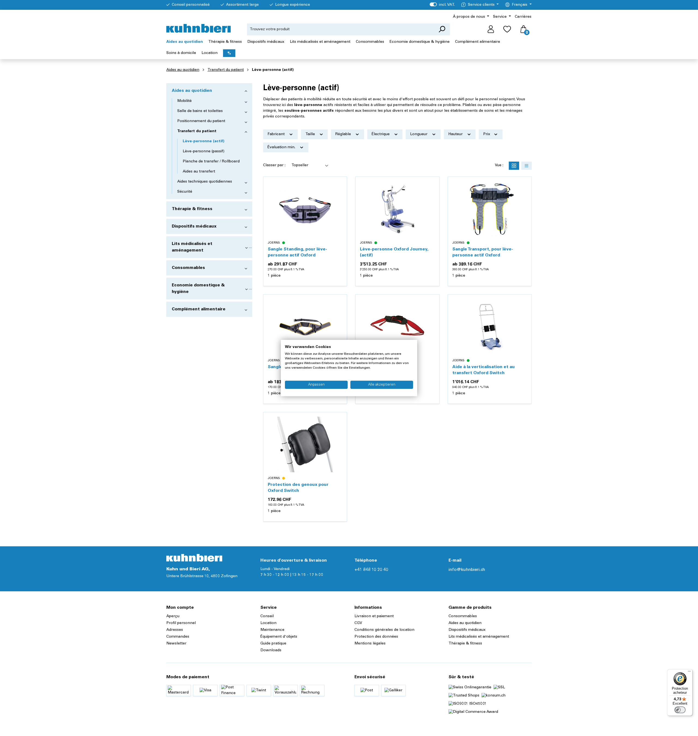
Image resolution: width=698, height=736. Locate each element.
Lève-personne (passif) (203, 151)
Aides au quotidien (192, 91)
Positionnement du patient (201, 121)
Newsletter (176, 644)
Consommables (188, 268)
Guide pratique (273, 644)
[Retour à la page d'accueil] (198, 28)
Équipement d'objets (278, 637)
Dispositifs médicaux (194, 226)
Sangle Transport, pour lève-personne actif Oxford (482, 252)
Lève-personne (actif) (203, 141)
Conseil (267, 616)
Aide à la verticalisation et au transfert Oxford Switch (483, 370)
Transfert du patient (196, 131)
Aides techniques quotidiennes (204, 182)
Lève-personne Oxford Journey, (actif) (394, 252)
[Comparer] (340, 197)
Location (268, 623)
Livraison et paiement (374, 616)
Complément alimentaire (198, 309)
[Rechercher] (442, 29)
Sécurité (184, 192)
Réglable (343, 134)
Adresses (174, 630)
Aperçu (172, 616)
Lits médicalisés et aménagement (192, 247)
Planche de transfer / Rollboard (211, 161)
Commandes (177, 637)
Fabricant (276, 134)
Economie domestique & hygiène (198, 288)
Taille (310, 134)
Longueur (419, 134)
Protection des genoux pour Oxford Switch (298, 488)
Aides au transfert (199, 172)
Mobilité (184, 101)
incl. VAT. (442, 5)
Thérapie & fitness (192, 209)
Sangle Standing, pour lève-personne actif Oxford (297, 252)
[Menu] (689, 672)
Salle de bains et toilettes (200, 111)
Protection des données (376, 637)
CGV (358, 623)
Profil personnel (181, 623)
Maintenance (272, 630)
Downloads (270, 650)
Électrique (381, 134)
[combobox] (340, 29)
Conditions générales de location (384, 630)
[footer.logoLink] (194, 558)
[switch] (680, 710)
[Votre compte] (491, 29)
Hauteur (456, 134)
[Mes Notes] (507, 29)
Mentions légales (370, 644)
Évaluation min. (281, 147)
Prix (487, 134)
